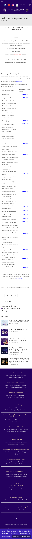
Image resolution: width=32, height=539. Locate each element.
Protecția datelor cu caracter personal (16, 524)
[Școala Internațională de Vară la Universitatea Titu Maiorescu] (4, 323)
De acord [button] (16, 536)
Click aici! (25, 94)
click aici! (19, 81)
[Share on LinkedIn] (11, 295)
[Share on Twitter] (7, 295)
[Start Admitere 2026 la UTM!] (4, 332)
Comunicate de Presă (9, 306)
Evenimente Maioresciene (21, 287)
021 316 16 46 (24, 5)
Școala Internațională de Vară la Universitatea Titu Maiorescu (19, 321)
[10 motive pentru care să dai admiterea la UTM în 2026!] (4, 341)
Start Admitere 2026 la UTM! (18, 329)
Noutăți (3, 289)
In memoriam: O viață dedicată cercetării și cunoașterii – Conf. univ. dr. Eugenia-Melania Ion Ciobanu (19, 361)
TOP (16, 518)
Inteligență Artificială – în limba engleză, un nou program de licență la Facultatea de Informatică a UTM (19, 350)
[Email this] (15, 295)
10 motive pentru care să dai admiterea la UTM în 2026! (18, 339)
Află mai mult (25, 536)
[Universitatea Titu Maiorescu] (16, 10)
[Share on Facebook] (3, 295)
